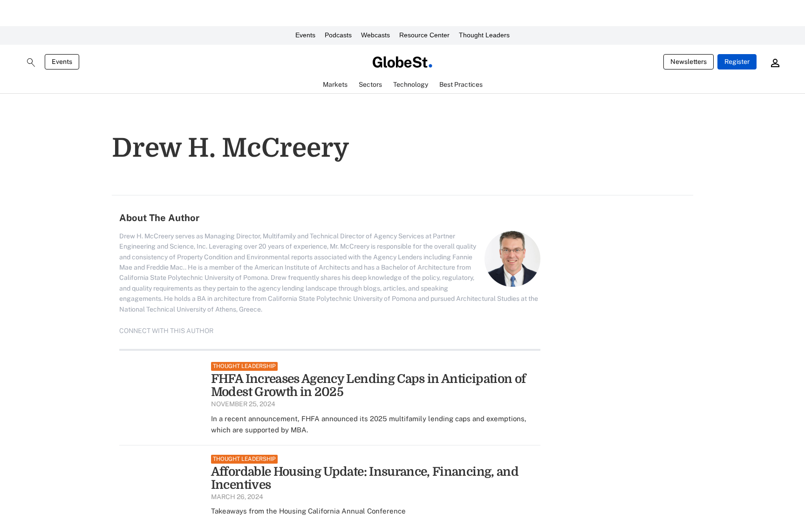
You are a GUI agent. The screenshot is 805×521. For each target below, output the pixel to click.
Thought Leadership (244, 366)
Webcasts (375, 35)
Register (737, 61)
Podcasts (338, 35)
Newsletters (688, 61)
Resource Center (424, 35)
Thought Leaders (484, 35)
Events (305, 35)
